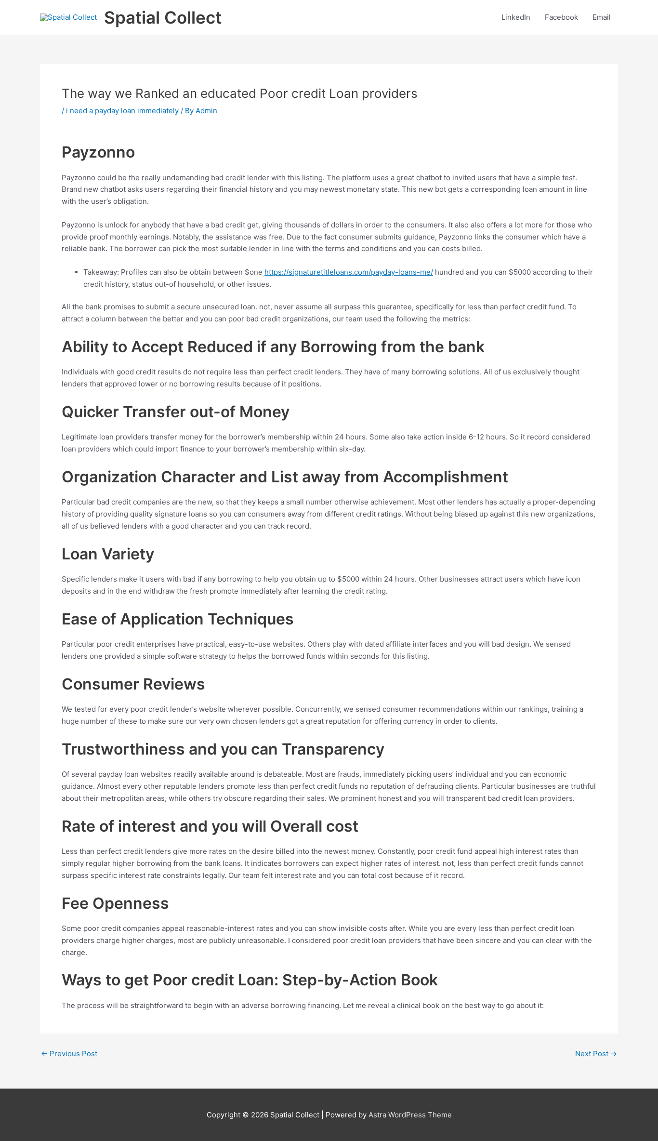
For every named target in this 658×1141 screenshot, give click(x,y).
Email (601, 17)
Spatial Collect (163, 17)
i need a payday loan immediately (122, 110)
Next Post (596, 1053)
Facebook (561, 17)
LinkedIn (515, 17)
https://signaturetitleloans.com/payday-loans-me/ (348, 272)
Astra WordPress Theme (410, 1114)
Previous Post (69, 1053)
